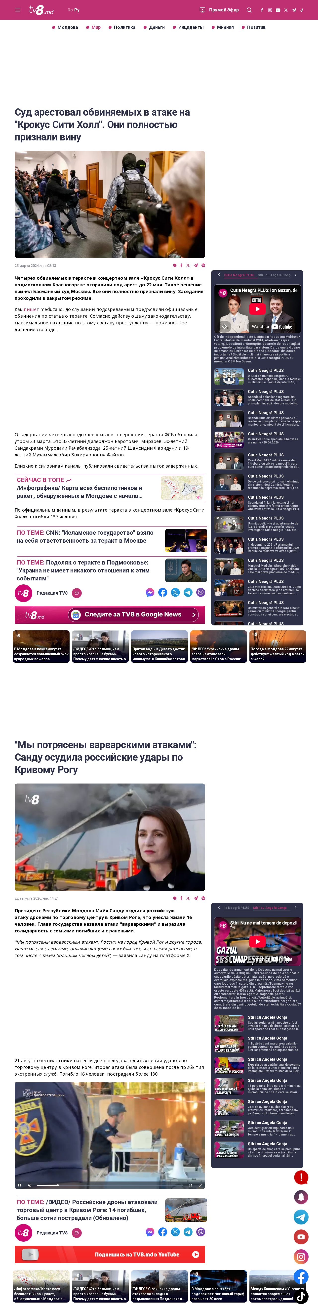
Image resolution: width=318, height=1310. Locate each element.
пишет (32, 309)
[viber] (203, 265)
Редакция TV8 (52, 593)
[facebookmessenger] (175, 265)
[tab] (241, 277)
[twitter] (188, 265)
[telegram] (196, 265)
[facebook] (181, 265)
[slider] (110, 1185)
